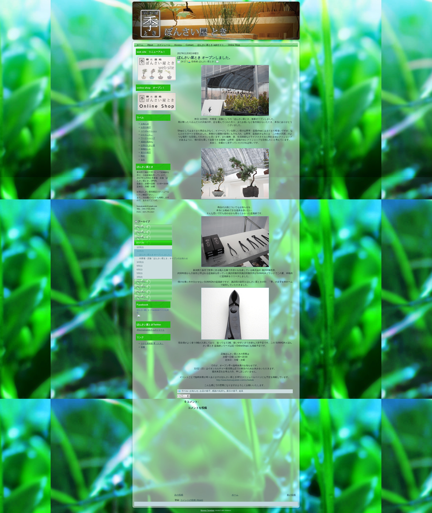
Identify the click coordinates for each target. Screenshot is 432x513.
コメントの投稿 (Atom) (191, 500)
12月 (140, 247)
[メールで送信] (178, 396)
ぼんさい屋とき (143, 310)
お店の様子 (146, 127)
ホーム (235, 495)
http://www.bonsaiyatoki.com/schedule (235, 380)
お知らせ (145, 124)
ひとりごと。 (147, 134)
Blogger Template (207, 510)
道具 (143, 160)
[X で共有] (185, 396)
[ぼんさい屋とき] (139, 317)
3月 (139, 277)
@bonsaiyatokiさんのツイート (151, 330)
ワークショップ (148, 138)
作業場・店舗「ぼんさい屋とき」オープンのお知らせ (155, 258)
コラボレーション (149, 131)
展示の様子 (146, 152)
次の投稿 (178, 495)
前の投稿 (291, 495)
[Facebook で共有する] (188, 396)
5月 (139, 273)
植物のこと (146, 149)
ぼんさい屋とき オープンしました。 (155, 255)
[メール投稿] (218, 61)
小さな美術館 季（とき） (152, 343)
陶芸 (143, 156)
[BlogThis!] (182, 396)
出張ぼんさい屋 (148, 145)
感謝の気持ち (147, 142)
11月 (140, 251)
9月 (139, 266)
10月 (140, 262)
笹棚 (143, 347)
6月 (139, 269)
